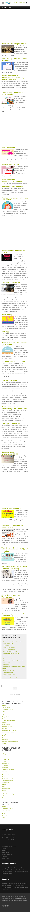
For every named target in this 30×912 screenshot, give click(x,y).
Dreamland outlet (7, 659)
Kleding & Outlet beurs (11, 283)
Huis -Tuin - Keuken (7, 778)
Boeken (4, 736)
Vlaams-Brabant (11, 869)
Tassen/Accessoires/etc (8, 720)
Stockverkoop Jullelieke (11, 508)
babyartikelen (5, 815)
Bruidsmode (6, 715)
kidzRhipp (5, 332)
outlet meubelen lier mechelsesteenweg (13, 678)
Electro (4, 790)
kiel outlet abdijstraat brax (10, 651)
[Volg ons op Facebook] (3, 906)
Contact (4, 848)
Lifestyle (4, 728)
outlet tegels (6, 657)
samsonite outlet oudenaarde (11, 653)
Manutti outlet (7, 655)
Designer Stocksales (7, 726)
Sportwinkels (5, 782)
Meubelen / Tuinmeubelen (9, 730)
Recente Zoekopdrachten (15, 694)
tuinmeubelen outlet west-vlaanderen (13, 641)
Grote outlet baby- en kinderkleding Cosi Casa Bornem (15, 408)
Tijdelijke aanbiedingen (9, 794)
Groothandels (6, 795)
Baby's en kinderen (8, 709)
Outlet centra (5, 776)
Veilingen (4, 797)
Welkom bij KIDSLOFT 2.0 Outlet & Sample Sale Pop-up (14, 568)
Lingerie (5, 711)
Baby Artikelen (6, 763)
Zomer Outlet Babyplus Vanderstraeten (11, 596)
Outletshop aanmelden (8, 836)
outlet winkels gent (8, 643)
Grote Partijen (6, 792)
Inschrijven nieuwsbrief (8, 839)
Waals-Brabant (20, 869)
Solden (4, 743)
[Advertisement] (15, 27)
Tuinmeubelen (6, 775)
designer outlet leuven (9, 674)
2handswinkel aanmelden (8, 838)
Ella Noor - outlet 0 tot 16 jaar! (14, 362)
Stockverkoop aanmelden (8, 834)
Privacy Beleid (5, 852)
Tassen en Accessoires (8, 769)
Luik (15, 871)
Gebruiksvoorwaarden (7, 854)
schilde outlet (6, 662)
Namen (11, 871)
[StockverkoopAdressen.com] (15, 3)
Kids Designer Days (9, 380)
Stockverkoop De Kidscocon (13, 164)
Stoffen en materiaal (8, 713)
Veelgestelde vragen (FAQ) (9, 846)
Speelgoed (5, 734)
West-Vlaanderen (22, 868)
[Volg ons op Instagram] (5, 906)
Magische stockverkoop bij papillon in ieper (12, 526)
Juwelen (4, 771)
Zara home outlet (7, 645)
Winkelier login (5, 858)
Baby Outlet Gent (8, 147)
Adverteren (5, 850)
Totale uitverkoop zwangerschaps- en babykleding (14, 180)
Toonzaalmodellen (8, 780)
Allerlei (4, 722)
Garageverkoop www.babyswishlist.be (10, 453)
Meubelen (5, 773)
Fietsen (4, 737)
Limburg (4, 869)
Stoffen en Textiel (6, 788)
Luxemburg (20, 871)
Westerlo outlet (7, 676)
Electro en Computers (8, 732)
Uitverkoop (5, 739)
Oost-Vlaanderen (12, 868)
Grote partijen (6, 724)
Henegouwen (5, 871)
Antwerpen (4, 868)
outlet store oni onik (8, 670)
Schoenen (5, 718)
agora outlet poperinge (9, 647)
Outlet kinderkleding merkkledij (14, 44)
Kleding (4, 705)
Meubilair (4, 812)
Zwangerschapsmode (9, 757)
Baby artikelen (6, 716)
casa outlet (6, 664)
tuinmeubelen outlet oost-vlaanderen (13, 660)
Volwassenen (6, 707)
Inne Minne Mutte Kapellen (12, 187)
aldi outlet (5, 639)
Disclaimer (4, 856)
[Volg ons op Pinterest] (8, 906)
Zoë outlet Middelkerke (9, 649)
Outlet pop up (7, 315)
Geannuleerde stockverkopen (10, 741)
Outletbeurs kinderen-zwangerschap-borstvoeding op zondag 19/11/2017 (14, 77)
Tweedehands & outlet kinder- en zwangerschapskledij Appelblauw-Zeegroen (15, 550)
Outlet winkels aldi (8, 672)
